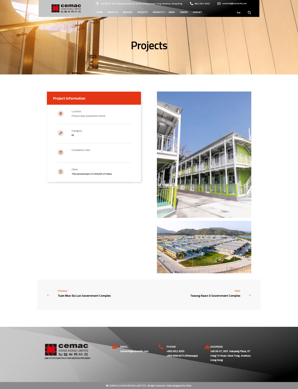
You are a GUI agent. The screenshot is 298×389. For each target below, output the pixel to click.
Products (158, 12)
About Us (113, 12)
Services (127, 12)
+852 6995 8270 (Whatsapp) (182, 355)
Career (184, 12)
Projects (143, 12)
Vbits (188, 385)
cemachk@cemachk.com (134, 351)
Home (100, 12)
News (172, 12)
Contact (197, 12)
